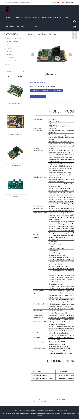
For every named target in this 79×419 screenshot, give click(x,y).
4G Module (10, 51)
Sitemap (65, 410)
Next (70, 54)
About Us (33, 27)
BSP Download (57, 90)
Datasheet (45, 90)
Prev (32, 54)
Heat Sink (9, 48)
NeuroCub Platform (32, 17)
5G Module (10, 54)
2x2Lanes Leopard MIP (15, 134)
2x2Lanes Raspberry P (15, 103)
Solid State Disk (11, 61)
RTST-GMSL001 (15, 196)
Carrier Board (17, 17)
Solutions (10, 27)
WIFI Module (10, 57)
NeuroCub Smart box (50, 17)
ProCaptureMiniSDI (40, 402)
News (17, 27)
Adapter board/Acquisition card (16, 38)
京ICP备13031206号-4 (57, 410)
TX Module (65, 400)
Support (24, 27)
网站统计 (39, 415)
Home (8, 17)
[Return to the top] (74, 37)
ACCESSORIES (64, 17)
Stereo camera (11, 45)
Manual (35, 90)
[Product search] (24, 71)
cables (9, 64)
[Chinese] (60, 2)
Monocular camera (12, 41)
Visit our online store (39, 97)
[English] (69, 2)
